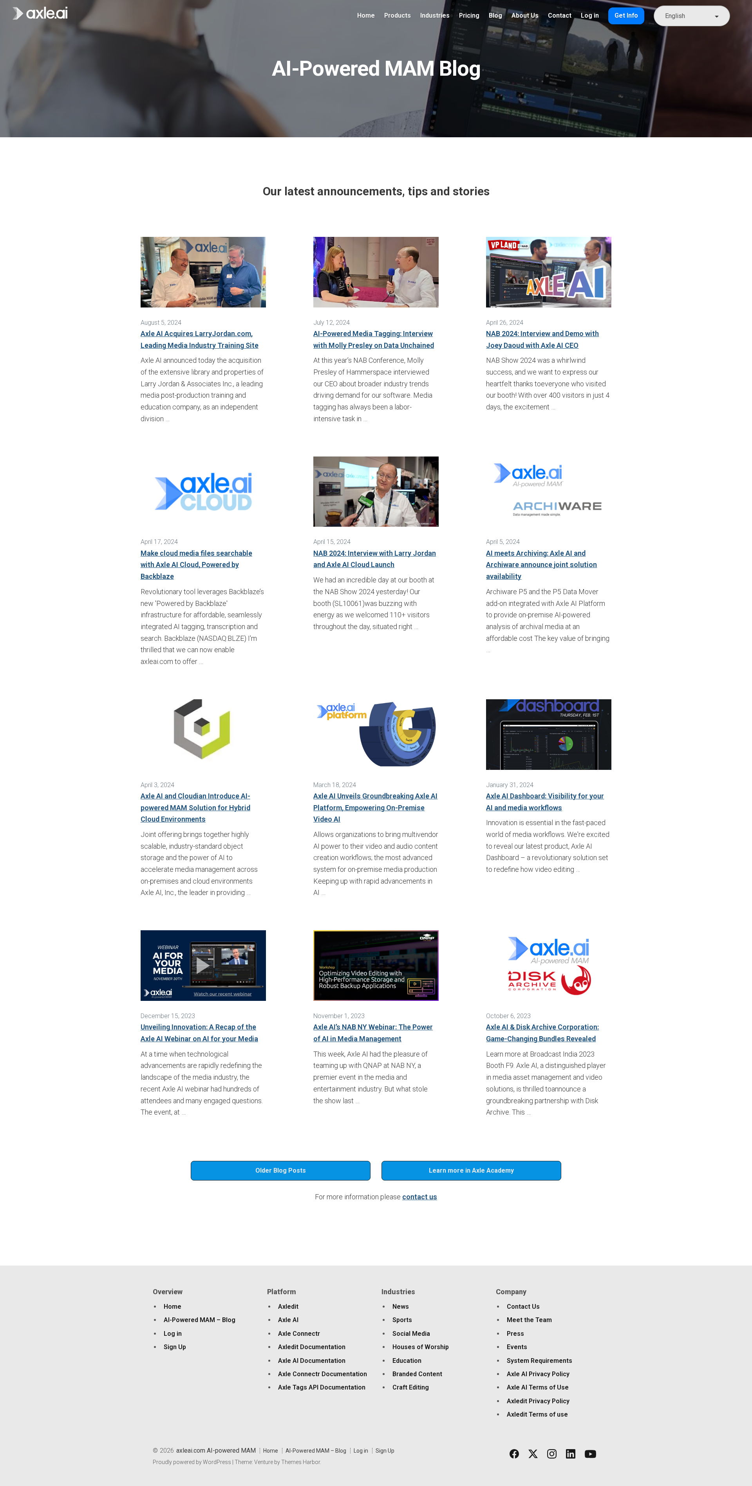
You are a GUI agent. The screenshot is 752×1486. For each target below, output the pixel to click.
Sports (402, 1320)
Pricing (469, 15)
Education (406, 1360)
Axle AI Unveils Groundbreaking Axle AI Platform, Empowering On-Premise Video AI (375, 807)
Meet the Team (529, 1320)
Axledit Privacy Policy (538, 1401)
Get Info (626, 15)
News (400, 1306)
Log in (590, 15)
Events (517, 1347)
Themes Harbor (300, 1462)
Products (397, 15)
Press (515, 1333)
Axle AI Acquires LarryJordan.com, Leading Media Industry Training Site (199, 339)
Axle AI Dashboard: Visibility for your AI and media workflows (545, 802)
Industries (435, 15)
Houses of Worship (420, 1347)
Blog (495, 15)
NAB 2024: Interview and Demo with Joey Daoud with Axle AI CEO (542, 339)
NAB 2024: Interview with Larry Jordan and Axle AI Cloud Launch (374, 559)
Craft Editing (410, 1387)
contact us (419, 1197)
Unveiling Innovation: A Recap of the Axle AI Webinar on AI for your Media (199, 1033)
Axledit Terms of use (537, 1414)
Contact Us (523, 1306)
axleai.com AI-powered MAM (216, 1450)
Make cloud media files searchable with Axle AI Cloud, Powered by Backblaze (196, 564)
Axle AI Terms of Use (538, 1387)
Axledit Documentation (311, 1347)
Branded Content (417, 1374)
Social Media (411, 1333)
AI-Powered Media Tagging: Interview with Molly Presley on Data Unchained (373, 339)
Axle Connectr (299, 1333)
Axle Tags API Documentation (321, 1387)
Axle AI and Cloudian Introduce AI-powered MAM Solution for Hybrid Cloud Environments (195, 807)
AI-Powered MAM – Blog (199, 1320)
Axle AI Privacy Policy (538, 1374)
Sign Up (175, 1347)
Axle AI (288, 1320)
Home (366, 15)
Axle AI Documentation (311, 1360)
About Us (525, 15)
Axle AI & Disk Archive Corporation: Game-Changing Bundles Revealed (542, 1033)
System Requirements (539, 1360)
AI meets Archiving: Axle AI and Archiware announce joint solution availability (541, 564)
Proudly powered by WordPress (192, 1462)
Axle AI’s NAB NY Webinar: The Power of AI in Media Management (373, 1033)
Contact (559, 15)
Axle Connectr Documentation (322, 1374)
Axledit (288, 1306)
